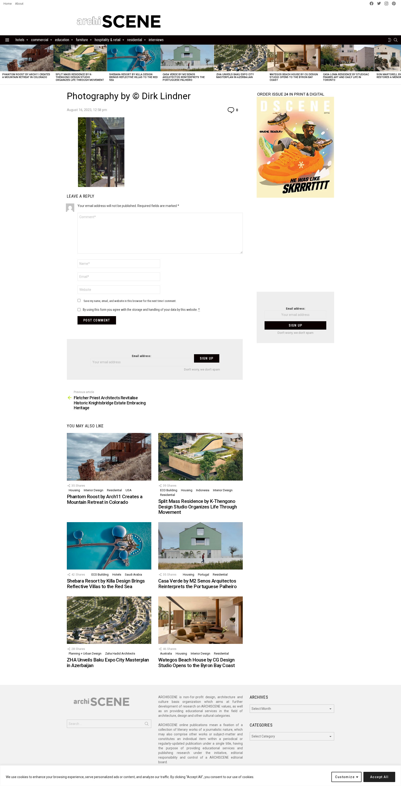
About (19, 3)
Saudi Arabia (133, 574)
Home (7, 3)
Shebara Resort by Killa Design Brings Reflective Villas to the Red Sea (133, 77)
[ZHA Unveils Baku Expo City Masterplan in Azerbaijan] (240, 58)
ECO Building (168, 490)
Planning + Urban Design (85, 653)
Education (62, 40)
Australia (166, 653)
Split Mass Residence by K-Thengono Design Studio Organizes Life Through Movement (80, 77)
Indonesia (202, 490)
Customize (345, 777)
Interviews (156, 40)
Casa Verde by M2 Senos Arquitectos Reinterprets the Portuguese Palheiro (184, 77)
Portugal (203, 574)
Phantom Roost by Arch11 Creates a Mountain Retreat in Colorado (26, 76)
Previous (2, 64)
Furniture (82, 40)
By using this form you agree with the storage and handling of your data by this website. (141, 309)
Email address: (141, 356)
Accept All (379, 777)
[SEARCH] (396, 40)
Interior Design (93, 490)
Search (146, 725)
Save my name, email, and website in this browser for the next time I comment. (130, 301)
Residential (134, 40)
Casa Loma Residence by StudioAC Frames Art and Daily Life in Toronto (346, 77)
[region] (200, 775)
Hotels (20, 40)
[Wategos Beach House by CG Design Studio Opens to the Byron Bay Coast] (294, 58)
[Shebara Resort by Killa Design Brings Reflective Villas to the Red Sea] (133, 58)
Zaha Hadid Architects (120, 653)
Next (398, 64)
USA (129, 490)
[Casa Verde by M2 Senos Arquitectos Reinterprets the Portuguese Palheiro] (187, 58)
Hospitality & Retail (107, 40)
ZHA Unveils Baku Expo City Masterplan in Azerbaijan (235, 76)
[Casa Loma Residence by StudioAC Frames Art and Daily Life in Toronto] (347, 58)
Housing (74, 490)
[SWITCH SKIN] (389, 40)
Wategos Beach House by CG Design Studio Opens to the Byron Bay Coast (294, 77)
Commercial (39, 40)
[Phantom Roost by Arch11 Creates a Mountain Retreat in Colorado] (26, 58)
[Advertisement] (295, 248)
